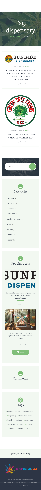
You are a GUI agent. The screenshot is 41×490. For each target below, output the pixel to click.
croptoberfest (28, 412)
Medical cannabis (14, 219)
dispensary (12, 416)
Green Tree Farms (25, 416)
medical (29, 424)
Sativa (9, 229)
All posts (20, 352)
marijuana (29, 420)
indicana (19, 420)
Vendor (10, 240)
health (9, 420)
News (26, 66)
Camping (10, 198)
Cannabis (10, 203)
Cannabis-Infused (13, 412)
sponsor (20, 428)
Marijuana (11, 214)
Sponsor (10, 235)
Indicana (10, 208)
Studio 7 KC (17, 486)
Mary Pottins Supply (15, 424)
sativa (12, 428)
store (28, 428)
